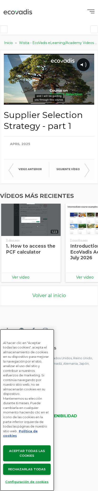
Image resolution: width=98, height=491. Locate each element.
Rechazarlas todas (27, 469)
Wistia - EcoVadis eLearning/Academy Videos (57, 43)
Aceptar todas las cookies (27, 453)
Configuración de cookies (27, 482)
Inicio (9, 43)
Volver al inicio (49, 295)
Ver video (20, 277)
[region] (27, 410)
